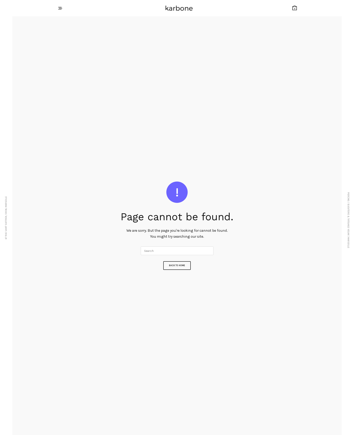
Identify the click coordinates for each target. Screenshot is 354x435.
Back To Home (177, 265)
